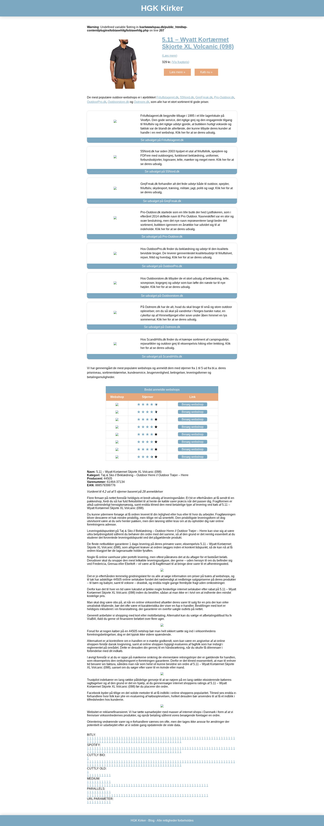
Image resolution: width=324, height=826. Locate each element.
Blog (151, 820)
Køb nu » (206, 72)
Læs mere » (177, 72)
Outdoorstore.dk (118, 101)
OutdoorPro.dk (96, 101)
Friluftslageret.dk (167, 97)
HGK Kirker (162, 8)
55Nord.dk (187, 97)
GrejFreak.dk (204, 97)
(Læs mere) (169, 55)
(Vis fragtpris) (180, 62)
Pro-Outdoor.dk (224, 97)
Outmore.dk (141, 101)
